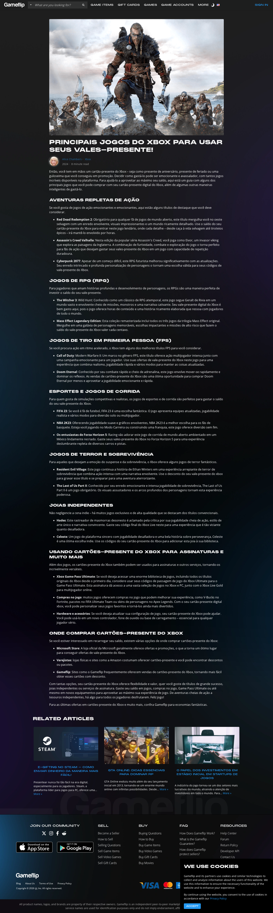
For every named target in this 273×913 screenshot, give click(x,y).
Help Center (228, 833)
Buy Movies (146, 863)
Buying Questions (150, 833)
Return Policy (229, 845)
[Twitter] (44, 834)
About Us (30, 883)
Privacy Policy (65, 883)
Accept (192, 906)
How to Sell (105, 839)
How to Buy (146, 839)
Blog (18, 883)
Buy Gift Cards (148, 857)
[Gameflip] (14, 4)
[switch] (213, 5)
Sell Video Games (109, 857)
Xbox (88, 159)
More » (38, 794)
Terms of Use (46, 883)
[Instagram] (51, 834)
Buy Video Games (150, 851)
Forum (224, 839)
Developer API (229, 851)
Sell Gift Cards (107, 863)
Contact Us (227, 857)
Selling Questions (109, 845)
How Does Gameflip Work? (197, 833)
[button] (83, 5)
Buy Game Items (149, 845)
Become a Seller (108, 833)
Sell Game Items (108, 851)
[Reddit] (64, 834)
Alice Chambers (72, 159)
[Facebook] (57, 834)
